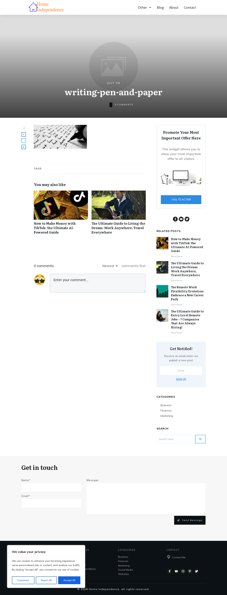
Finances (166, 410)
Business (166, 405)
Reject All (46, 580)
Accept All (69, 580)
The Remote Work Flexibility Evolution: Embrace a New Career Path (187, 293)
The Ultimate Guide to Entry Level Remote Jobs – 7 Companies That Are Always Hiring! (187, 319)
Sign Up (181, 379)
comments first (133, 266)
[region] (46, 566)
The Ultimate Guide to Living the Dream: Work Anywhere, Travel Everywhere (119, 214)
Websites (123, 574)
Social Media (125, 569)
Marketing (166, 416)
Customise (23, 580)
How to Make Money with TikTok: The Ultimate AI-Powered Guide (61, 214)
